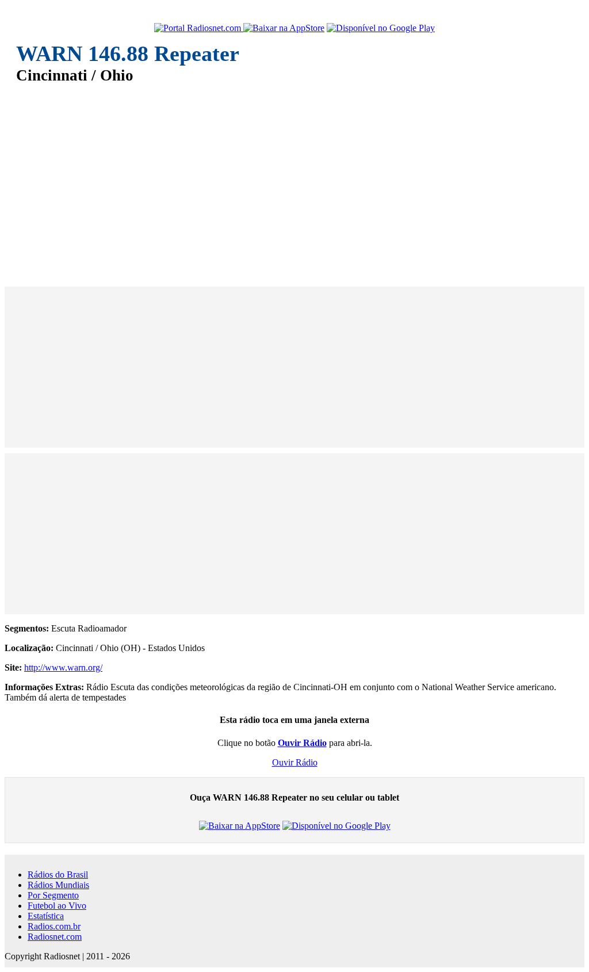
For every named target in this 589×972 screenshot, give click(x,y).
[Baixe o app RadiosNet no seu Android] (381, 28)
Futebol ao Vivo (57, 905)
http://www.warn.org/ (63, 667)
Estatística (46, 916)
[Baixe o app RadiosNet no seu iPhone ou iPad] (283, 28)
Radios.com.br (54, 926)
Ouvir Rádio (295, 762)
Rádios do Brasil (58, 874)
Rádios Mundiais (58, 885)
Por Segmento (53, 895)
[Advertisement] (294, 177)
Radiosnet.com (55, 937)
